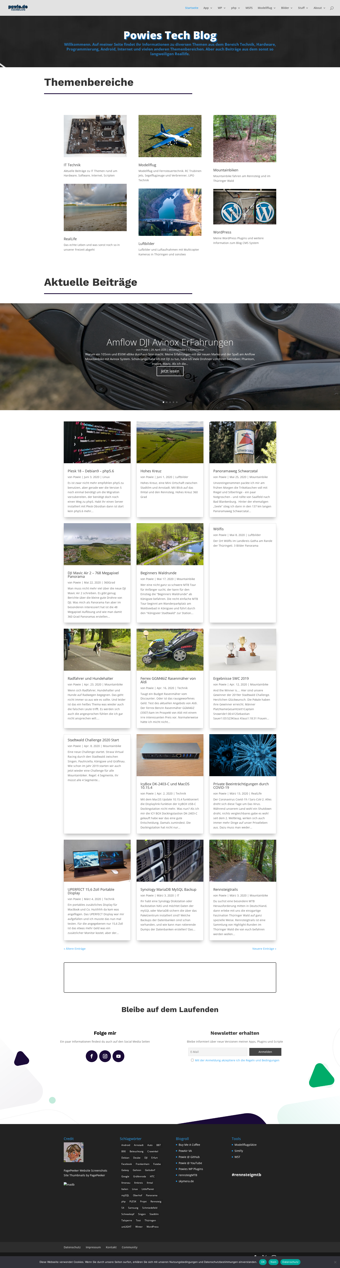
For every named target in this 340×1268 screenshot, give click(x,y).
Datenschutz (72, 1247)
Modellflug (265, 8)
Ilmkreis (138, 1182)
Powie (144, 349)
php (234, 8)
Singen (142, 1214)
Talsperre (126, 1220)
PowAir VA (185, 1151)
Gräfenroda (139, 1176)
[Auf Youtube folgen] (118, 1056)
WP (220, 8)
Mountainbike (177, 349)
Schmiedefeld (149, 1207)
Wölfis (218, 529)
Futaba (157, 1164)
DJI (145, 1157)
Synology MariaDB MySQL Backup (168, 889)
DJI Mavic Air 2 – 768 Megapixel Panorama (93, 575)
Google (125, 1176)
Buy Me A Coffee (189, 1145)
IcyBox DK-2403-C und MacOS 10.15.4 (164, 786)
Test (138, 1220)
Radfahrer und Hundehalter (90, 678)
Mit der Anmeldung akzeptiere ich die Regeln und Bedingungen (237, 1060)
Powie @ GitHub (189, 1157)
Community (130, 1247)
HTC (152, 1176)
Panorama (151, 1195)
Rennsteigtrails (225, 889)
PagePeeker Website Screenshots (85, 1170)
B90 (123, 1151)
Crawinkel (152, 1151)
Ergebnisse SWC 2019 (231, 678)
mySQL (125, 1195)
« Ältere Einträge (75, 949)
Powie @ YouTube (190, 1163)
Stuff (301, 8)
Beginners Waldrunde (158, 573)
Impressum (93, 1247)
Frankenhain (142, 1164)
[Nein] (335, 1262)
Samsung (133, 1207)
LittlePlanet (148, 1189)
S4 (122, 1207)
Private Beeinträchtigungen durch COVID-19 (241, 786)
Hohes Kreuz (150, 471)
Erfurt (154, 1157)
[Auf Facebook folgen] (92, 1056)
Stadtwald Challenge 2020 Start (93, 740)
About (318, 8)
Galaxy (125, 1170)
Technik (182, 688)
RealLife (256, 793)
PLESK (132, 1201)
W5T (237, 1157)
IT (178, 895)
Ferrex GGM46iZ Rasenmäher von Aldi (168, 680)
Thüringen (150, 1220)
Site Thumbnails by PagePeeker (84, 1175)
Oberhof (137, 1195)
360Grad (109, 582)
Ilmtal (150, 1182)
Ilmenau (125, 1182)
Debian (125, 1157)
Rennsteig (156, 1201)
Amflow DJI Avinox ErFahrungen (170, 342)
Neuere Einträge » (264, 949)
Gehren (137, 1170)
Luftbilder (181, 477)
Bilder (285, 8)
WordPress (153, 1226)
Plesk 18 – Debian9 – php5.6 (91, 471)
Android (125, 1145)
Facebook (126, 1164)
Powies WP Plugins (191, 1169)
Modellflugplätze (246, 1145)
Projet (143, 1201)
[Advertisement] (170, 977)
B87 (158, 1145)
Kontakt (111, 1247)
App (206, 8)
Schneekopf (127, 1214)
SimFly (239, 1151)
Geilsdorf (150, 1170)
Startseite (191, 8)
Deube (136, 1157)
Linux (106, 477)
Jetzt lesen (170, 371)
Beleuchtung (136, 1151)
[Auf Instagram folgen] (105, 1056)
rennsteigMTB (188, 1175)
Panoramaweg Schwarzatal (235, 471)
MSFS (249, 8)
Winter (139, 1226)
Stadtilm (154, 1214)
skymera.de (186, 1181)
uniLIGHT (126, 1226)
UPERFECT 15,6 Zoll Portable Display (91, 891)
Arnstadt (138, 1145)
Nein (273, 1261)
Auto (149, 1145)
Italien (124, 1189)
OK (263, 1261)
